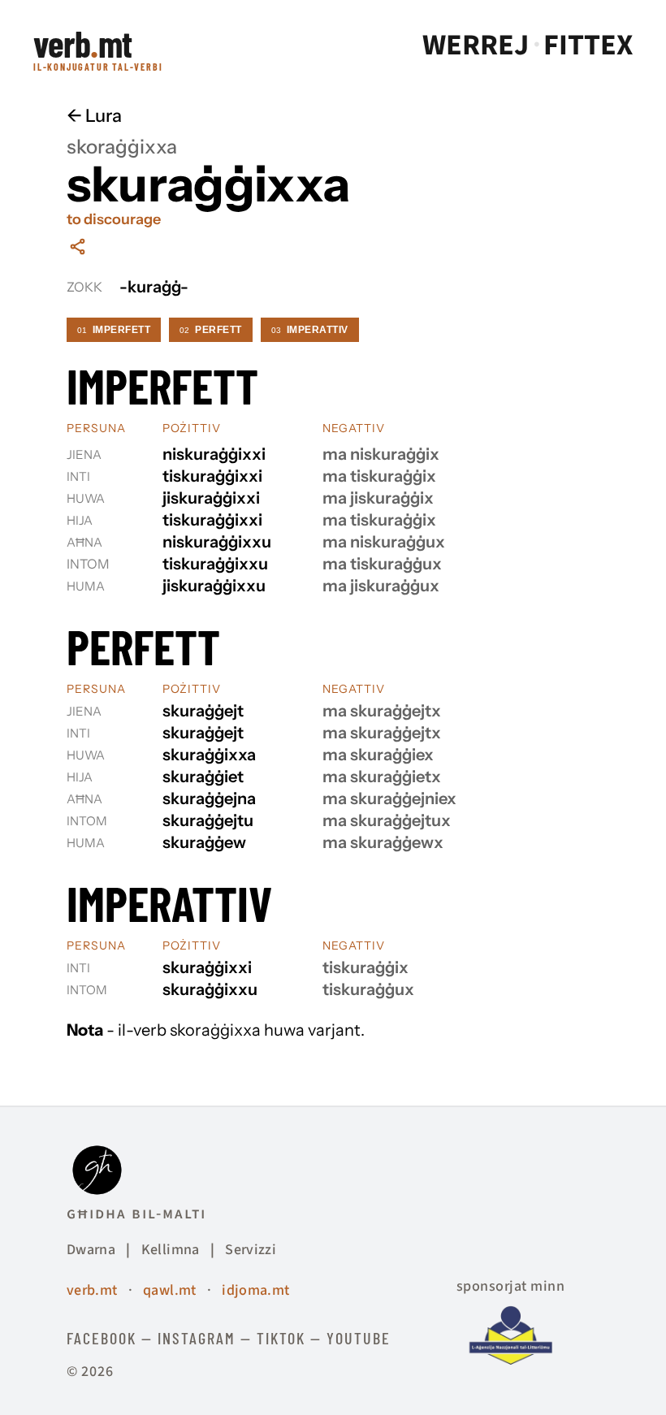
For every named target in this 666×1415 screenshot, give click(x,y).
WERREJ (475, 45)
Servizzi (250, 1250)
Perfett (210, 329)
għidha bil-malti (136, 1213)
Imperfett (113, 329)
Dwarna (91, 1250)
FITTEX (588, 45)
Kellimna (170, 1250)
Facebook (101, 1338)
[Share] (78, 246)
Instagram (197, 1338)
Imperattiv (309, 329)
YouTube (359, 1338)
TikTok (281, 1338)
